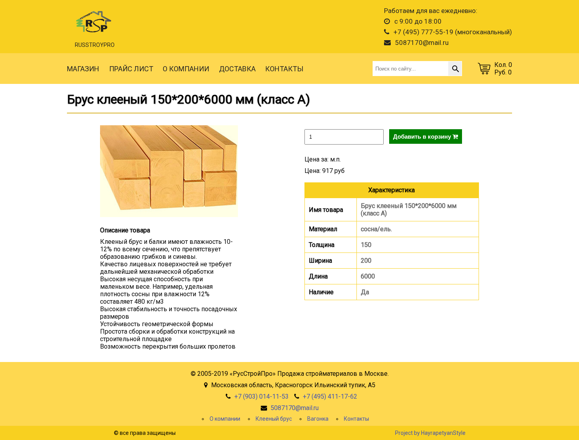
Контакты (356, 419)
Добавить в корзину (423, 136)
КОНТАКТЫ (284, 69)
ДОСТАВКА (237, 69)
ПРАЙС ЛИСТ (131, 69)
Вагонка (317, 419)
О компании (225, 419)
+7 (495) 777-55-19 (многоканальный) (452, 32)
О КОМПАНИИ (186, 69)
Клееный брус (274, 419)
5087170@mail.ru (421, 42)
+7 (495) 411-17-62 (330, 396)
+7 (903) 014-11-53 (261, 396)
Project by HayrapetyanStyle (430, 433)
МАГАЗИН (83, 69)
